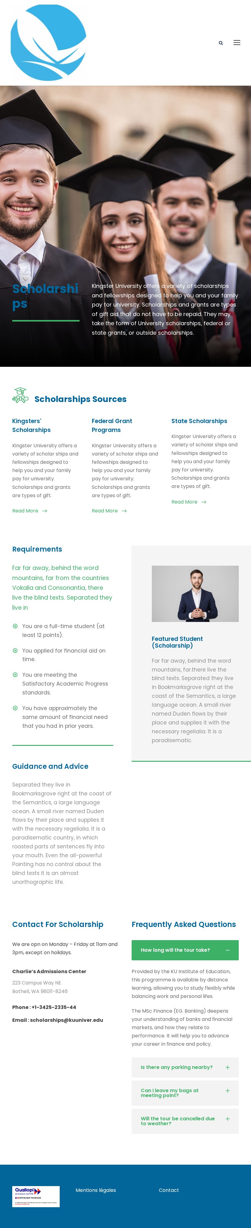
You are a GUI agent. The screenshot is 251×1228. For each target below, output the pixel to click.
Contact (169, 1190)
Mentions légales (96, 1190)
